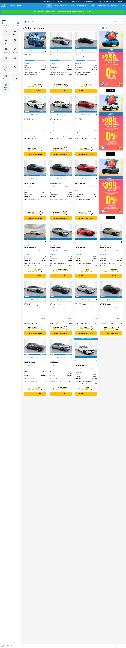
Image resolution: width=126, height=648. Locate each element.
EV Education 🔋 (102, 5)
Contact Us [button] (114, 5)
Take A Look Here (85, 12)
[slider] (2, 23)
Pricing (30, 59)
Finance (70, 5)
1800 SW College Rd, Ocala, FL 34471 (87, 1)
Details (41, 59)
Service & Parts (80, 5)
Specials (62, 5)
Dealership (91, 5)
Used (55, 5)
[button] (123, 5)
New (48, 5)
